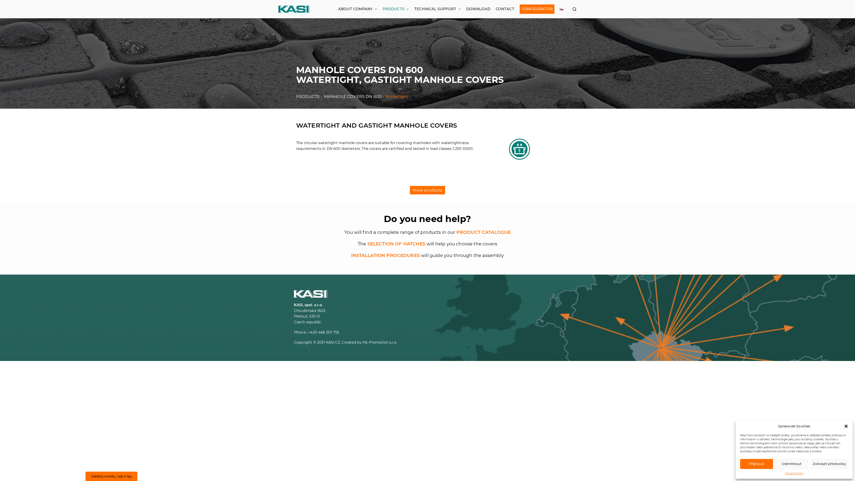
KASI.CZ (333, 342)
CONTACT (505, 9)
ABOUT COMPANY (355, 9)
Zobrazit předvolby (829, 464)
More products (427, 190)
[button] (846, 426)
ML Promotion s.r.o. (380, 342)
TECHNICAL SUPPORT (435, 9)
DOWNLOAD (478, 9)
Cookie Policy (794, 473)
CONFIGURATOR (537, 9)
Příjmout (756, 464)
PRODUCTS (393, 9)
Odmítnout (791, 464)
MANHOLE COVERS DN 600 (352, 96)
